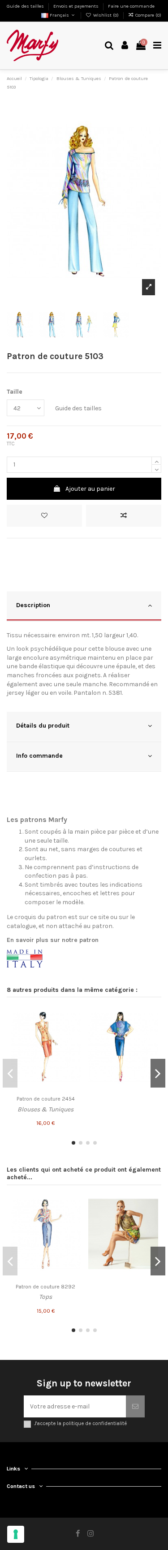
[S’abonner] (135, 1406)
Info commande (39, 755)
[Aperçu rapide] (74, 1046)
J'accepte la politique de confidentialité (80, 1423)
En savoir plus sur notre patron (53, 940)
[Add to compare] (123, 516)
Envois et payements (76, 6)
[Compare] (74, 1030)
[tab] (84, 606)
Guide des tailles (26, 6)
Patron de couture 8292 (45, 1287)
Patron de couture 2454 (46, 1099)
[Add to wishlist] (44, 516)
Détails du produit (42, 725)
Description (33, 605)
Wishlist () (106, 15)
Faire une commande (131, 6)
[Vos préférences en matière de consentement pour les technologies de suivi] (15, 1534)
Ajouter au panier (90, 489)
